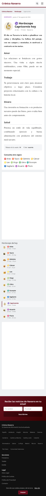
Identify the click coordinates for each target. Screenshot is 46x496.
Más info (37, 488)
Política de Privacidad (9, 480)
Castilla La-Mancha (15, 438)
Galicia (14, 443)
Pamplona (5, 458)
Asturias (25, 432)
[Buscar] (37, 3)
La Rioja (20, 443)
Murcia (34, 443)
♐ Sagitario (9, 166)
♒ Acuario (19, 166)
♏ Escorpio (32, 162)
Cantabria (5, 438)
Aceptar (23, 492)
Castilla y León (27, 438)
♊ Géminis (25, 159)
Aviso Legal (5, 473)
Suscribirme (23, 414)
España (4, 432)
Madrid (27, 443)
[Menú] (42, 3)
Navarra (40, 443)
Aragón (19, 432)
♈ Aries (7, 159)
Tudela (4, 461)
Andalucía (11, 432)
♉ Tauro (15, 159)
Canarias (39, 432)
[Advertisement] (18, 205)
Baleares (32, 432)
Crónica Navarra (11, 3)
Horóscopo (18, 11)
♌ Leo (7, 162)
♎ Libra (22, 162)
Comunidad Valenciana (17, 449)
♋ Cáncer (35, 159)
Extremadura (6, 443)
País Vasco (5, 449)
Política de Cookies (8, 476)
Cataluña (36, 438)
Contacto (5, 483)
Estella (4, 465)
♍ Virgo (14, 162)
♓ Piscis (29, 166)
